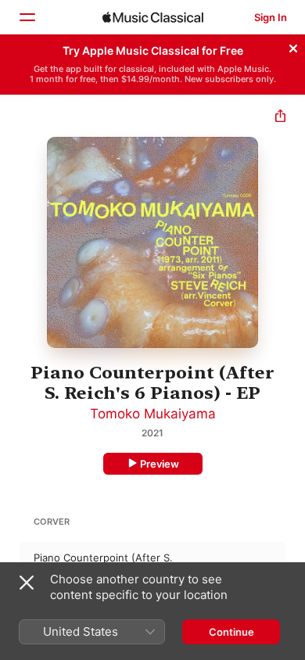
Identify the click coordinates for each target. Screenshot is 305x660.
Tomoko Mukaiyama (153, 413)
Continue (231, 632)
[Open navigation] (26, 17)
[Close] (293, 46)
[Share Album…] (280, 117)
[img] (152, 17)
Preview (159, 463)
